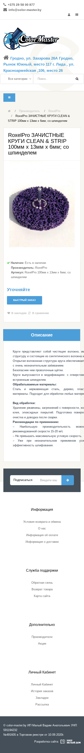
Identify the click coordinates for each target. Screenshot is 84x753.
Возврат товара (42, 589)
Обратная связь (42, 582)
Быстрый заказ (24, 300)
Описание (42, 334)
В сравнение (40, 313)
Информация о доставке (42, 541)
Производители (42, 637)
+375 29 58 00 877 (21, 4)
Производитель (29, 111)
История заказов (42, 691)
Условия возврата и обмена (42, 521)
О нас (42, 528)
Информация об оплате (42, 535)
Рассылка (42, 704)
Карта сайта (42, 596)
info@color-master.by (25, 10)
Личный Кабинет (42, 684)
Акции (42, 643)
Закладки (42, 697)
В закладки (18, 313)
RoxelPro (54, 111)
